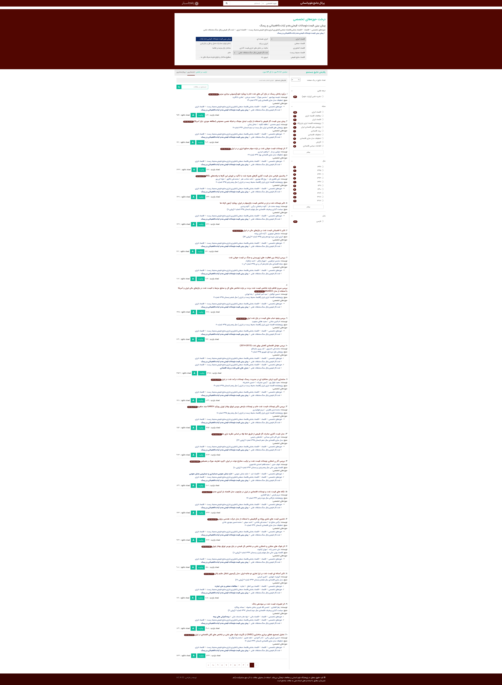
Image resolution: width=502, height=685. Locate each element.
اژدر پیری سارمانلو (257, 348)
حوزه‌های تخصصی (319, 29)
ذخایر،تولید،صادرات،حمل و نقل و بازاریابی (215, 43)
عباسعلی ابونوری (274, 233)
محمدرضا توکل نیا (235, 637)
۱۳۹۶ (307, 166)
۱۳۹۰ (307, 189)
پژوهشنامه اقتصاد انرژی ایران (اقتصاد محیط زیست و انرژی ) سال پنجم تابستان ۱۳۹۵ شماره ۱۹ (248, 385)
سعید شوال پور (274, 382)
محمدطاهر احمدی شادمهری (259, 464)
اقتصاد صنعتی (300, 43)
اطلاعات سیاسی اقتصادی (307, 145)
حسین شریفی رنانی (272, 637)
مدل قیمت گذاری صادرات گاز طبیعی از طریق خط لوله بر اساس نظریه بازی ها (248, 433)
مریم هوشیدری (258, 409)
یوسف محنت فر (274, 206)
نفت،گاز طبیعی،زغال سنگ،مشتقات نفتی (218, 29)
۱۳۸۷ (307, 200)
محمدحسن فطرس (273, 409)
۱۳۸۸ (307, 196)
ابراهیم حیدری (263, 151)
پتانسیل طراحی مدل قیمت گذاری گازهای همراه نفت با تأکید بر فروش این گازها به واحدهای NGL (240, 175)
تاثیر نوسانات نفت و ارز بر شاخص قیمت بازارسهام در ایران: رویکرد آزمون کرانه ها (252, 203)
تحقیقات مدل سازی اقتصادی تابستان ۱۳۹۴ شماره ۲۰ (264, 525)
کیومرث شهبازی (274, 576)
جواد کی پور (220, 179)
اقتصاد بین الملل (253, 586)
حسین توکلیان (274, 294)
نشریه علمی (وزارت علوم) (307, 96)
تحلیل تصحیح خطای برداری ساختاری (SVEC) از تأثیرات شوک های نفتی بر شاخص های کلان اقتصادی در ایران (234, 634)
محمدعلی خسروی (273, 348)
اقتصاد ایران (307, 119)
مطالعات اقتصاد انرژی (307, 115)
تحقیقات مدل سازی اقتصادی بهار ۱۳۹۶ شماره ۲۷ (265, 154)
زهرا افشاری (265, 494)
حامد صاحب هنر (247, 179)
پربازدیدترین (181, 72)
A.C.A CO (180, 677)
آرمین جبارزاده (262, 382)
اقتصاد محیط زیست (297, 52)
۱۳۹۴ (307, 174)
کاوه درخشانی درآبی (258, 206)
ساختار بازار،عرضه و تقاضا (221, 48)
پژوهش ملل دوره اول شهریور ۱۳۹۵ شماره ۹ (267, 351)
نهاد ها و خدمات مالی (240, 616)
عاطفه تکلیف (263, 124)
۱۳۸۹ (307, 193)
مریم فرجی (276, 494)
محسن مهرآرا (262, 97)
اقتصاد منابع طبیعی (298, 57)
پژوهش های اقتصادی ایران (307, 127)
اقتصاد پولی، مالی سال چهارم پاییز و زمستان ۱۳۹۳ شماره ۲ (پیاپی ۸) (258, 552)
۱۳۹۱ (307, 185)
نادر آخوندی (258, 637)
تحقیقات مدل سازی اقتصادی (307, 138)
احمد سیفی (248, 522)
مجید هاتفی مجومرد (259, 321)
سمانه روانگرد (239, 607)
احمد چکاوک (250, 260)
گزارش (307, 142)
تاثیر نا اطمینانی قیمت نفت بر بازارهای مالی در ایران (259, 230)
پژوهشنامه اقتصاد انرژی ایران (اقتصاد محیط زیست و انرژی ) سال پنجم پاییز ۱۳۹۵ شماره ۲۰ (249, 182)
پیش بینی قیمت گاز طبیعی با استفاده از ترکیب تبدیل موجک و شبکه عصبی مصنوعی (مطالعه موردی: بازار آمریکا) (234, 121)
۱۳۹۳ (307, 178)
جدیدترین (191, 72)
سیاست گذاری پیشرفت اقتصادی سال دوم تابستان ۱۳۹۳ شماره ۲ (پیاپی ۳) (255, 610)
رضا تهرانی (249, 294)
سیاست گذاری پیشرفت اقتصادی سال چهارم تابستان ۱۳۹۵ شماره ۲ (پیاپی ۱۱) (255, 209)
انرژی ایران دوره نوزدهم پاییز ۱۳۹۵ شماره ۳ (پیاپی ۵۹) (263, 236)
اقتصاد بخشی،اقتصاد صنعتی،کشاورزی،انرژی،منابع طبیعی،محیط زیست (275, 29)
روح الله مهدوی (260, 179)
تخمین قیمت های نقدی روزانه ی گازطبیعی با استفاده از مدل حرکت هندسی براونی (246, 519)
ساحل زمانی (252, 124)
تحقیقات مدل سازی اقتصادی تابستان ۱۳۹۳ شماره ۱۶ (264, 640)
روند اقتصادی (307, 130)
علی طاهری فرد (274, 179)
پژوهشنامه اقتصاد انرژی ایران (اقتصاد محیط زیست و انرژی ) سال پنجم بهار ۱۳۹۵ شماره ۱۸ (250, 413)
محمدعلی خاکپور (233, 179)
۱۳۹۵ (307, 170)
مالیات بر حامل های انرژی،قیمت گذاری (253, 48)
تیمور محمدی (275, 124)
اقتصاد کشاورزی (299, 48)
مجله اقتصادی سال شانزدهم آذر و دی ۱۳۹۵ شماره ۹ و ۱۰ (262, 263)
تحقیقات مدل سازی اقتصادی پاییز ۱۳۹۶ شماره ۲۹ (265, 100)
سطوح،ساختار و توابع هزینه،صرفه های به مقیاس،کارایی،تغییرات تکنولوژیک (213, 57)
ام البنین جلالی (274, 321)
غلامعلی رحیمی (256, 437)
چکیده (200, 115)
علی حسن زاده (274, 549)
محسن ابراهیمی (274, 260)
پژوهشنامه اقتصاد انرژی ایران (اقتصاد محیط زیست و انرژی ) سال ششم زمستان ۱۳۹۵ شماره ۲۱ (248, 297)
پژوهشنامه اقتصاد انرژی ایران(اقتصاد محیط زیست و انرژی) (307, 123)
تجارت (242, 586)
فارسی (307, 221)
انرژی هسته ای (262, 39)
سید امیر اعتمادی (261, 294)
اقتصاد (306, 29)
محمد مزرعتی (250, 97)
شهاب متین (276, 464)
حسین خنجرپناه (249, 382)
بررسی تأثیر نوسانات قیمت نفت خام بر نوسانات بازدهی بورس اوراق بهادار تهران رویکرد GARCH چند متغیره (236, 406)
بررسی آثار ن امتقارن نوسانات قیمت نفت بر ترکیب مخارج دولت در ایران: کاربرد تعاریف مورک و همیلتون (238, 461)
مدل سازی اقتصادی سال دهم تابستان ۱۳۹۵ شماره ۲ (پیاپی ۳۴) (259, 440)
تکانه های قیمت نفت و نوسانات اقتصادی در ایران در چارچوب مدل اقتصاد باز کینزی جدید (243, 491)
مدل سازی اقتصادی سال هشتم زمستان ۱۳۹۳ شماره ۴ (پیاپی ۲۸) (259, 579)
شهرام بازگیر (261, 260)
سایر (229, 52)
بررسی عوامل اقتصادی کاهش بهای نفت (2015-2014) (262, 345)
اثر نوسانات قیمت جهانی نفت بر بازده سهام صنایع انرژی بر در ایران (253, 148)
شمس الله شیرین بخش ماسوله (257, 607)
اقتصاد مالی (254, 616)
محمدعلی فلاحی (260, 522)
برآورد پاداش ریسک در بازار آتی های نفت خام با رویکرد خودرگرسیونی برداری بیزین (247, 94)
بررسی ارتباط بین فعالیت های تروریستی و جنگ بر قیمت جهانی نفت (257, 257)
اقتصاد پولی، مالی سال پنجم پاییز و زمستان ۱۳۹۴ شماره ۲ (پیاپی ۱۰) (258, 467)
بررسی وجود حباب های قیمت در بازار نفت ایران (261, 318)
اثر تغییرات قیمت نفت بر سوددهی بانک (268, 604)
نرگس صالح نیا (274, 522)
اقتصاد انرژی (241, 29)
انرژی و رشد (263, 43)
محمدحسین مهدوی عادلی (232, 522)
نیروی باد (264, 57)
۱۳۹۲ (307, 181)
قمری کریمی (262, 576)
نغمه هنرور (248, 637)
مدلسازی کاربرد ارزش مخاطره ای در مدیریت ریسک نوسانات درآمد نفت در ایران (248, 379)
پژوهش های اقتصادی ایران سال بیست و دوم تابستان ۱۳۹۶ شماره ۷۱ (258, 127)
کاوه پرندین (245, 206)
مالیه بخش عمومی (241, 473)
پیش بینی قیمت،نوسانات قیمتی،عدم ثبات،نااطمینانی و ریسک (213, 38)
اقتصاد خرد (255, 473)
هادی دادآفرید (237, 97)
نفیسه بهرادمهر (274, 97)
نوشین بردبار (275, 151)
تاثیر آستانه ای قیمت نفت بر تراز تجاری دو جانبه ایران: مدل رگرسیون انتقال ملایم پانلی (245, 573)
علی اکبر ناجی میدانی (272, 437)
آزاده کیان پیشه (260, 233)
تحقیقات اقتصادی (307, 134)
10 (213, 665)
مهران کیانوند (262, 549)
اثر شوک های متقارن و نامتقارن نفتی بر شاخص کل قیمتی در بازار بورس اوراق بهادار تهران (243, 546)
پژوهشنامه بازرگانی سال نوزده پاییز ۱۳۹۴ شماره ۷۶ (264, 498)
